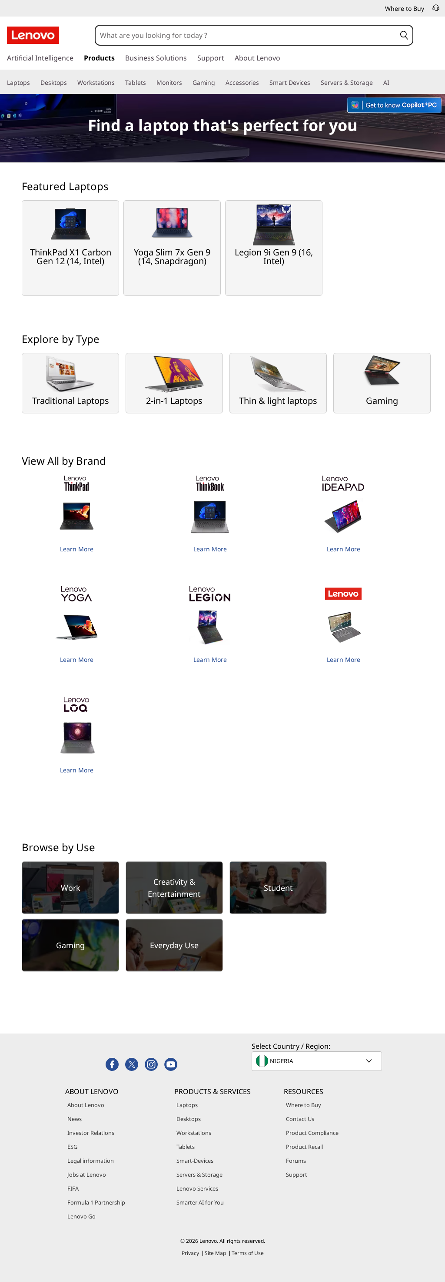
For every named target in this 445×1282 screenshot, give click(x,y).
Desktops (188, 1119)
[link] (435, 10)
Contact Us (300, 1119)
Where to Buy (303, 1105)
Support (296, 1174)
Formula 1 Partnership (96, 1202)
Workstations (193, 1133)
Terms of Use (248, 1253)
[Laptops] (33, 82)
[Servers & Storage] (376, 82)
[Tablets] (149, 82)
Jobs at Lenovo (86, 1174)
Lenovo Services (197, 1188)
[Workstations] (118, 82)
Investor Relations (90, 1133)
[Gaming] (218, 82)
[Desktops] (70, 82)
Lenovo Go (81, 1216)
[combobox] (246, 35)
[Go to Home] (33, 35)
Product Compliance (312, 1133)
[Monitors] (185, 82)
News (74, 1119)
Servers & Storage (199, 1174)
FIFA (73, 1188)
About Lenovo (85, 1105)
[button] (404, 35)
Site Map (215, 1253)
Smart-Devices (194, 1161)
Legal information (90, 1161)
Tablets (185, 1147)
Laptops (187, 1105)
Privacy (190, 1253)
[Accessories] (262, 82)
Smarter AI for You (200, 1202)
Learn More (76, 549)
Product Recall (304, 1147)
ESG (72, 1147)
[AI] (392, 82)
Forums (296, 1161)
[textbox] (317, 1061)
